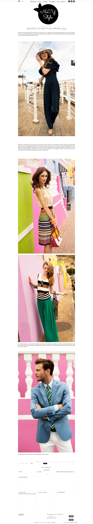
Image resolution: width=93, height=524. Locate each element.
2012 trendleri (52, 461)
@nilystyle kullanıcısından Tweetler (27, 493)
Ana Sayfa (39, 471)
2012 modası (44, 461)
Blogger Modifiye (73, 522)
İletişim (63, 1)
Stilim (40, 1)
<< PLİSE (20, 471)
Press (58, 1)
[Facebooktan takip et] (69, 1)
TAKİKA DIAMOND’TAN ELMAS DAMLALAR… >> (65, 471)
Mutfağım (52, 1)
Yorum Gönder (46, 469)
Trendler (45, 1)
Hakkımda (33, 1)
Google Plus (36, 522)
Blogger (53, 522)
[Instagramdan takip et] (74, 1)
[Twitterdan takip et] (72, 1)
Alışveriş (59, 461)
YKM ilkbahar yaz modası (69, 461)
